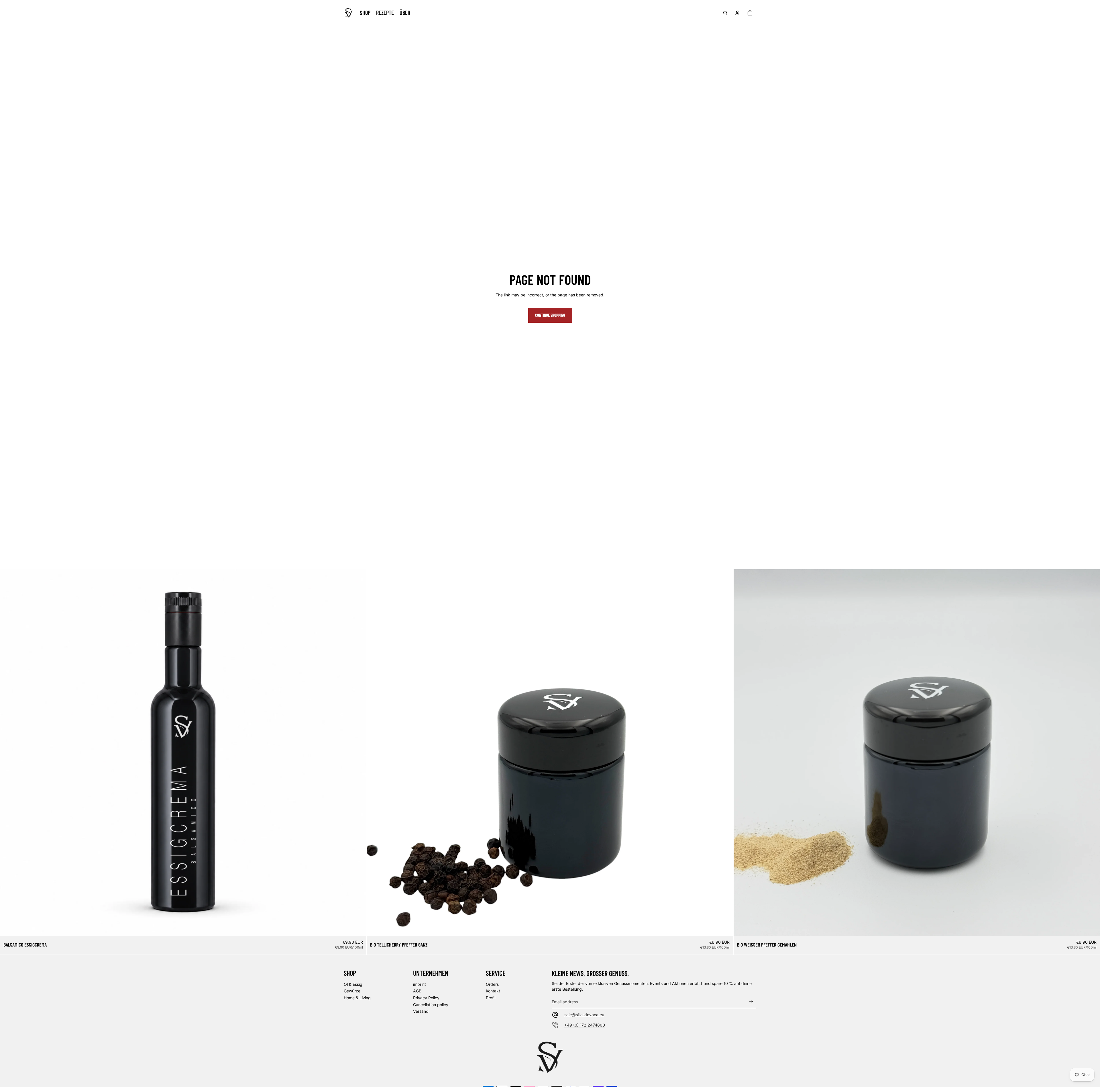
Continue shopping (550, 315)
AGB (417, 990)
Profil (490, 997)
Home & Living (357, 997)
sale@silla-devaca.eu (584, 1014)
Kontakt (493, 990)
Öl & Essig (353, 984)
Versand (421, 1011)
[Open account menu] (737, 13)
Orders (492, 984)
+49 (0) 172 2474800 (584, 1025)
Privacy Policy (426, 997)
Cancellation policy (430, 1004)
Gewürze (352, 990)
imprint (419, 984)
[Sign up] (751, 1002)
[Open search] (725, 13)
